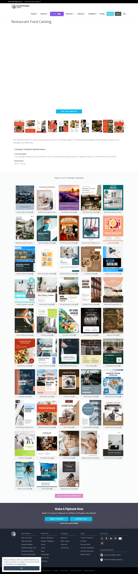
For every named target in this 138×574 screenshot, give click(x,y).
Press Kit (64, 544)
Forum (43, 544)
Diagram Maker (27, 544)
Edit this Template (69, 111)
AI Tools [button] (55, 14)
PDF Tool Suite (26, 538)
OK (22, 568)
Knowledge (45, 554)
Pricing (102, 14)
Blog (42, 551)
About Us (64, 538)
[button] (44, 14)
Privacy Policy (85, 544)
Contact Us (65, 548)
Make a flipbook (56, 519)
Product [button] (33, 14)
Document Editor (27, 551)
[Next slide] (125, 126)
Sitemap (44, 561)
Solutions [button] (80, 14)
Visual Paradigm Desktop (32, 1)
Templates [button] (91, 14)
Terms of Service (86, 538)
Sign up (110, 14)
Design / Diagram (47, 541)
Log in (118, 14)
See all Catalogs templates (69, 496)
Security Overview (87, 551)
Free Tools (45, 558)
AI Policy (83, 541)
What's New (65, 541)
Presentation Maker (28, 554)
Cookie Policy (21, 564)
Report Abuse (85, 554)
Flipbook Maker (26, 541)
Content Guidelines (87, 548)
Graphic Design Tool (28, 548)
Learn (43, 548)
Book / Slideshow (47, 538)
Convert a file (81, 519)
